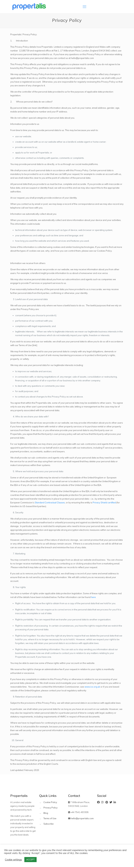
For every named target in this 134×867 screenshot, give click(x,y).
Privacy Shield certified (104, 502)
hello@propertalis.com (82, 818)
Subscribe (48, 823)
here (93, 597)
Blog (45, 813)
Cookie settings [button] (13, 859)
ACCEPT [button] (30, 859)
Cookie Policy (50, 802)
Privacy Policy (50, 807)
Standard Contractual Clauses (50, 502)
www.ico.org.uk (92, 686)
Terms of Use (49, 818)
